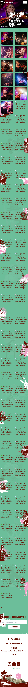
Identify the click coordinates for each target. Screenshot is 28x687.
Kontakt (24, 651)
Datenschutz (16, 668)
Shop (14, 655)
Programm (14, 639)
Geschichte (18, 651)
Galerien (9, 2)
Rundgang (4, 651)
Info (9, 651)
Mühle (14, 648)
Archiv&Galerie (14, 644)
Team (12, 651)
